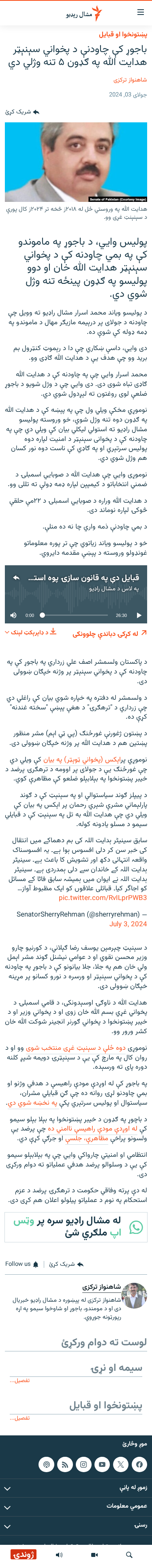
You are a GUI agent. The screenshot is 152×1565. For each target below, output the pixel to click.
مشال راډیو (102, 589)
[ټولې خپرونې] (59, 1555)
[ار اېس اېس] (65, 1464)
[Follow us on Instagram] (83, 1464)
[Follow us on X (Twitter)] (120, 1464)
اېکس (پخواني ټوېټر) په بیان (81, 760)
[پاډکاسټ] (46, 1464)
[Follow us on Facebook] (139, 1464)
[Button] (22, 112)
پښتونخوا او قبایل (123, 34)
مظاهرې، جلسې (86, 1138)
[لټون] (129, 1555)
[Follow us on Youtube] (102, 1464)
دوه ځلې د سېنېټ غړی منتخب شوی (76, 1048)
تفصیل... (20, 1381)
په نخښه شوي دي (33, 1103)
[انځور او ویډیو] (94, 1555)
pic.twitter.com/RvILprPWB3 (103, 898)
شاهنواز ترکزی (130, 80)
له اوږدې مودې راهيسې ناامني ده (92, 1129)
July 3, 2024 (128, 924)
